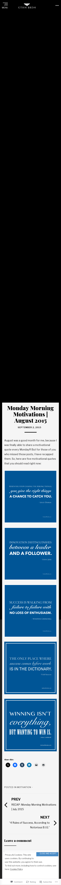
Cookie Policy (16, 869)
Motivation (24, 787)
